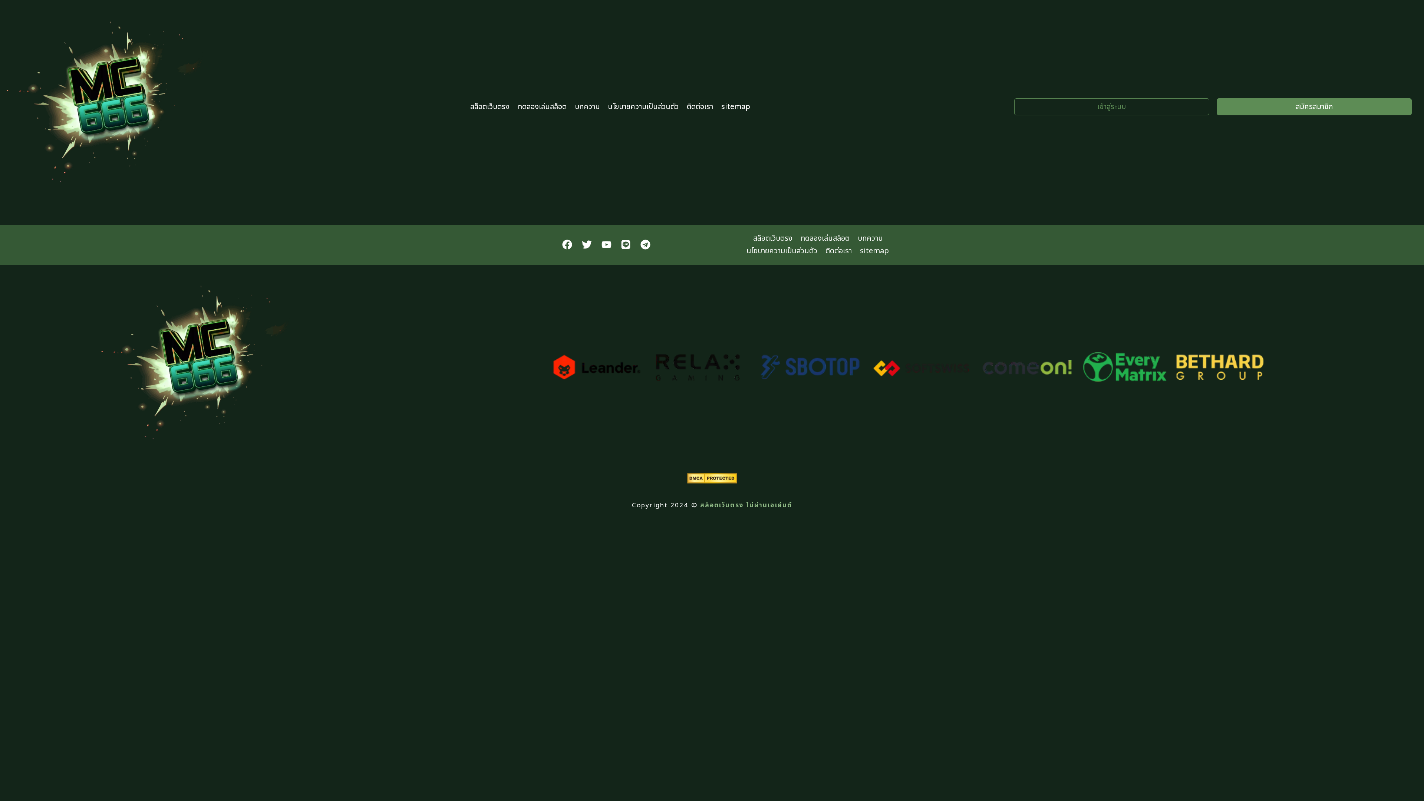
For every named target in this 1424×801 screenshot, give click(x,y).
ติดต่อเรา (700, 106)
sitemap (735, 106)
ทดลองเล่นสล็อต (542, 106)
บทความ (587, 106)
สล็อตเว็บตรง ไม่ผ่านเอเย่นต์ (746, 505)
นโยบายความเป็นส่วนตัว (643, 106)
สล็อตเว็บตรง (490, 106)
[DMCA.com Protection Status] (712, 481)
